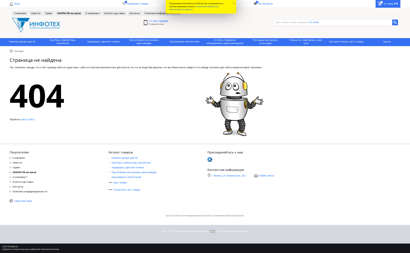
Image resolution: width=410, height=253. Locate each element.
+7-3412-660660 (158, 21)
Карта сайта (167, 231)
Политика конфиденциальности (232, 231)
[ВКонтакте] (209, 159)
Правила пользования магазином (191, 231)
